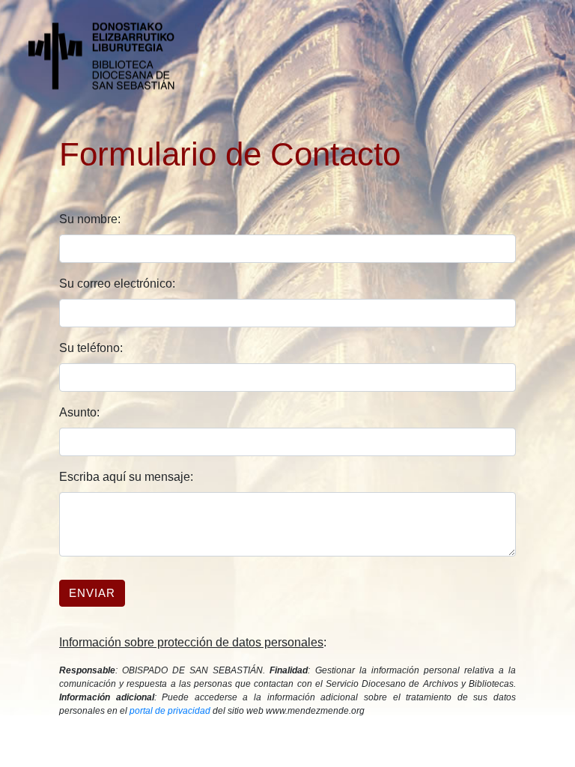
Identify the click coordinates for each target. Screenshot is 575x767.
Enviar (92, 592)
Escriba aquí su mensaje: (126, 476)
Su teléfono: (91, 348)
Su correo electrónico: (117, 283)
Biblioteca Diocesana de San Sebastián (110, 56)
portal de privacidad (170, 711)
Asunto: (79, 412)
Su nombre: (90, 219)
